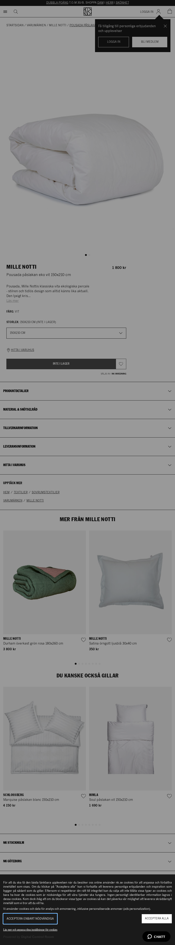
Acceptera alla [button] (157, 918)
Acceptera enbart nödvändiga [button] (30, 919)
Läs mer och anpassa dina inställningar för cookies (30, 929)
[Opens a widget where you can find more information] (156, 937)
